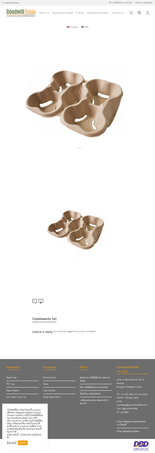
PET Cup (10, 384)
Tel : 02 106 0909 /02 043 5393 (132, 394)
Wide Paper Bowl (51, 397)
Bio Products (49, 377)
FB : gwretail (123, 412)
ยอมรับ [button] (23, 443)
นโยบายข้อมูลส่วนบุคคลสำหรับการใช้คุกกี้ (131, 423)
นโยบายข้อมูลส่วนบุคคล (128, 431)
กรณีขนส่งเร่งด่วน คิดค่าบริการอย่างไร (94, 402)
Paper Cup (11, 377)
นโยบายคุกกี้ (12, 434)
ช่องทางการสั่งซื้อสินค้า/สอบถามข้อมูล (95, 379)
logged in (71, 331)
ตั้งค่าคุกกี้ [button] (11, 443)
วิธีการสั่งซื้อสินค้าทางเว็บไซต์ (93, 387)
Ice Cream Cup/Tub (16, 397)
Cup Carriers (49, 390)
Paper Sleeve (12, 390)
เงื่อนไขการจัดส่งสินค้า (90, 393)
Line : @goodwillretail (127, 408)
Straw (45, 384)
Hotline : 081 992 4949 (128, 397)
